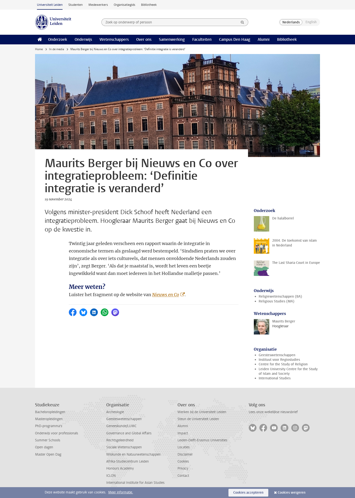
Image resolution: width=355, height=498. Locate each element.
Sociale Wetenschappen (124, 447)
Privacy (183, 468)
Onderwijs (83, 39)
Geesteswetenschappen (277, 355)
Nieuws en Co (165, 294)
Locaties (184, 447)
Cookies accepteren (248, 492)
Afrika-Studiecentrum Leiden (127, 461)
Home (39, 49)
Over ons (143, 39)
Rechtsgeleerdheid (120, 440)
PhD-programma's (48, 426)
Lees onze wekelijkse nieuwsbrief (273, 412)
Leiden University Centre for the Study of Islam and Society (288, 371)
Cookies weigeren (291, 492)
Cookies (183, 461)
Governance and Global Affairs (128, 433)
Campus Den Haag (234, 39)
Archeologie (115, 412)
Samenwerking (172, 39)
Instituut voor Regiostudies (279, 359)
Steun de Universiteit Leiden (198, 419)
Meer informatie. (120, 492)
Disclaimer (185, 454)
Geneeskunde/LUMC (121, 426)
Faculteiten (202, 39)
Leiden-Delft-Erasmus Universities (202, 440)
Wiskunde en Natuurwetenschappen (133, 454)
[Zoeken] (242, 22)
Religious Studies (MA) (276, 301)
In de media (56, 49)
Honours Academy (120, 468)
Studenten (75, 5)
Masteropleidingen (49, 419)
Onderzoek (57, 39)
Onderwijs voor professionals (56, 433)
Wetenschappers (114, 39)
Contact (183, 475)
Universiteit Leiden (50, 5)
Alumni (264, 39)
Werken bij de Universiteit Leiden (202, 412)
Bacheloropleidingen (50, 412)
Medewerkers (98, 5)
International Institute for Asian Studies (135, 482)
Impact (183, 433)
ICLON (111, 475)
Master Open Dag (48, 454)
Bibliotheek (149, 5)
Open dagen (44, 447)
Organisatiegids (124, 5)
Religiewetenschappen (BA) (280, 296)
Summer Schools (47, 440)
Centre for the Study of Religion (283, 364)
